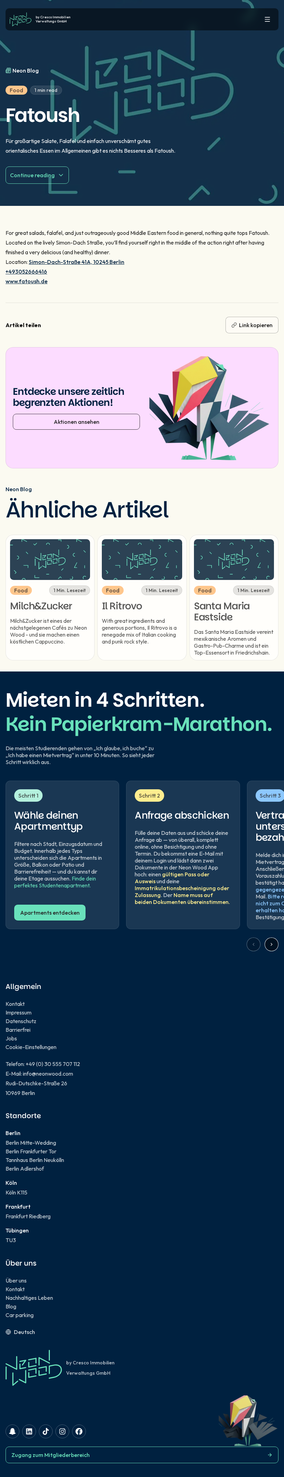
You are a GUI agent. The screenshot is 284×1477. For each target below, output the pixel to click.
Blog (11, 1306)
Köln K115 (16, 1192)
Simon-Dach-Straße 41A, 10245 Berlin (76, 261)
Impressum (19, 1012)
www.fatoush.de (26, 281)
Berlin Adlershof (25, 1168)
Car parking (20, 1315)
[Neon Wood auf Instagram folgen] (62, 1431)
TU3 (11, 1240)
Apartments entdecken (50, 912)
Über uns (16, 1280)
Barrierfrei (18, 1029)
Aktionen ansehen (76, 421)
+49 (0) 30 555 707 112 (53, 1063)
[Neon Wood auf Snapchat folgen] (12, 1431)
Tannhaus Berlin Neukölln (35, 1159)
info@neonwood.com (48, 1073)
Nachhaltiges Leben (29, 1297)
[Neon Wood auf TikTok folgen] (46, 1431)
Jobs (11, 1038)
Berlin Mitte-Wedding (31, 1142)
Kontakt (15, 1003)
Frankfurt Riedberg (28, 1216)
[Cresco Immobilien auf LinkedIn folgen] (29, 1431)
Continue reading (32, 175)
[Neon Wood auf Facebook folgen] (79, 1431)
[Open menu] (267, 19)
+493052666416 (26, 271)
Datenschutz (21, 1021)
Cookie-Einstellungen (31, 1047)
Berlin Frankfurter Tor (31, 1151)
